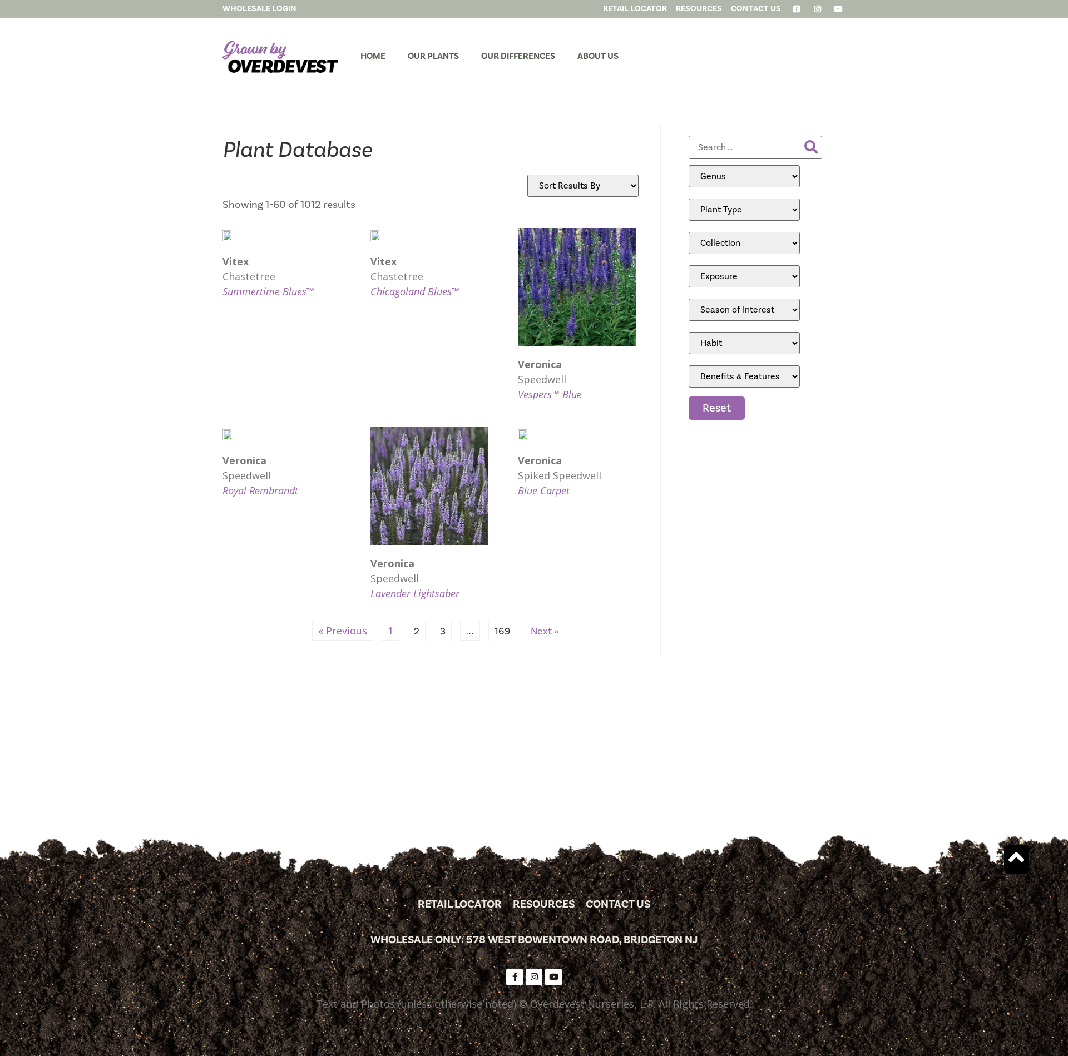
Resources (544, 904)
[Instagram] (534, 977)
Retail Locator (460, 904)
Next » (545, 631)
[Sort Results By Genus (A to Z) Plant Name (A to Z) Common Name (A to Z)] (583, 186)
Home (372, 56)
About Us (598, 56)
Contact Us (618, 904)
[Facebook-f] (514, 977)
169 (505, 630)
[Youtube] (553, 977)
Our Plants (433, 56)
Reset (717, 408)
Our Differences (518, 56)
